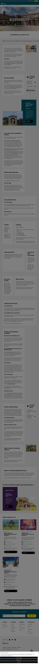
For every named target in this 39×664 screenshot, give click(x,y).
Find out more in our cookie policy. (6, 655)
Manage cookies (18, 659)
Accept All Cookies (19, 657)
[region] (19, 657)
